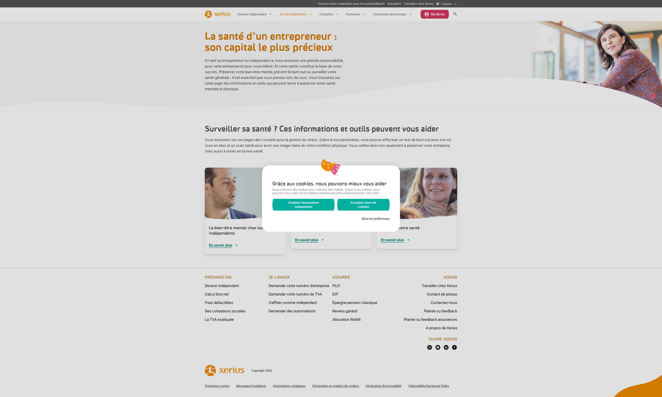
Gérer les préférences (376, 218)
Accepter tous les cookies (363, 204)
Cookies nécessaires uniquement (303, 204)
